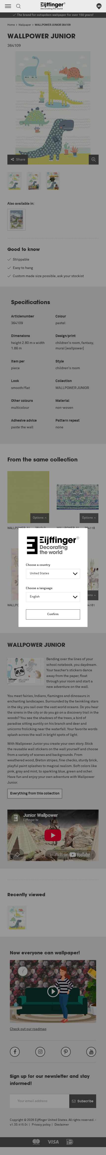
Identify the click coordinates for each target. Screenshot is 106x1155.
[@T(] (8, 6)
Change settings (16, 1148)
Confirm (53, 614)
